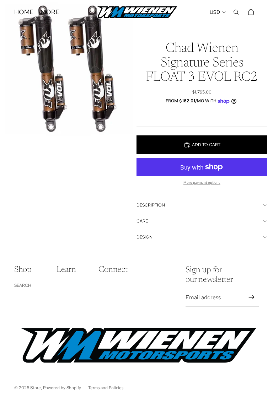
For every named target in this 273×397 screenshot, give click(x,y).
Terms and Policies (105, 388)
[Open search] (236, 12)
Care (142, 221)
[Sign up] (252, 297)
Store (35, 388)
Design (144, 237)
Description (150, 205)
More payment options (201, 182)
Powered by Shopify (62, 388)
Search (22, 285)
